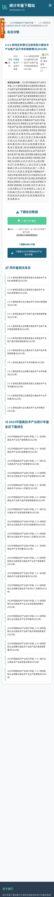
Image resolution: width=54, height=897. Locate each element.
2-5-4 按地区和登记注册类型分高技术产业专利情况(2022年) (27, 397)
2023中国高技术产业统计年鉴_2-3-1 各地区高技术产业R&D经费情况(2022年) (26, 450)
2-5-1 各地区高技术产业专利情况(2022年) (25, 362)
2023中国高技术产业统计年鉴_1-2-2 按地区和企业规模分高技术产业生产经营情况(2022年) (27, 674)
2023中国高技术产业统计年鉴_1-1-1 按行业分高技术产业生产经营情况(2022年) (26, 462)
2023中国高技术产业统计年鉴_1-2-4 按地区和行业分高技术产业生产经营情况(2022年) (26, 475)
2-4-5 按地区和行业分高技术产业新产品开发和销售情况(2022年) (27, 352)
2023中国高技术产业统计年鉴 (21, 23)
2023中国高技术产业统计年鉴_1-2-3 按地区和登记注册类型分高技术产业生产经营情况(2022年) (26, 561)
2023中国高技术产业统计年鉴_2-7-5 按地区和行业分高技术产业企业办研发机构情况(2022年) (26, 603)
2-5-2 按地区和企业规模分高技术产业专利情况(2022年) (27, 373)
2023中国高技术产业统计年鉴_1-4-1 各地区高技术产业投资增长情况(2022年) (26, 575)
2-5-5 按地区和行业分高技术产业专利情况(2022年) (26, 409)
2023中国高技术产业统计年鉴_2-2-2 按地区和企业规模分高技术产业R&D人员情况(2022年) (27, 588)
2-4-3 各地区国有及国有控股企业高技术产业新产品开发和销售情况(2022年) (27, 340)
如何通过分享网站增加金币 (27, 235)
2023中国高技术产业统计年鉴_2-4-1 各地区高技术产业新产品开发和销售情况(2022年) (26, 499)
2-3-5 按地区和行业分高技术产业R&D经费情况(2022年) (27, 303)
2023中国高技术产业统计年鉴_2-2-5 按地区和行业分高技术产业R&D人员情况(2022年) (26, 535)
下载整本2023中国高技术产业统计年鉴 (28, 253)
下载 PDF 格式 (29, 220)
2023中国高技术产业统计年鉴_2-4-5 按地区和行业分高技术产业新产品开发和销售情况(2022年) (26, 631)
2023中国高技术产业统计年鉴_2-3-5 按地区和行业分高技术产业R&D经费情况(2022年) (26, 523)
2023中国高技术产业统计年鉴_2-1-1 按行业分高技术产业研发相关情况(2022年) (26, 511)
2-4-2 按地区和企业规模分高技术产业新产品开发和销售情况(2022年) (27, 328)
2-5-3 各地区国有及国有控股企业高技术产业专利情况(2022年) (27, 385)
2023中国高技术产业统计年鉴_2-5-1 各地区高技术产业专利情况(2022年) (26, 547)
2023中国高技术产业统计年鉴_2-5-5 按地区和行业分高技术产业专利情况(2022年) (26, 618)
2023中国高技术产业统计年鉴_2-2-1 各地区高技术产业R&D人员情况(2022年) (26, 487)
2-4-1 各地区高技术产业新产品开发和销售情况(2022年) (27, 315)
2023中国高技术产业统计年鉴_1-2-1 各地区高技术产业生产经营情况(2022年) (26, 438)
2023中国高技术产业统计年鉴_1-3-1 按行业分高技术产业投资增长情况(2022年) (26, 660)
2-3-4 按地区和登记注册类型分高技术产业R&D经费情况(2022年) (26, 291)
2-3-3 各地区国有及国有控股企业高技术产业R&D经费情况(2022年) (27, 279)
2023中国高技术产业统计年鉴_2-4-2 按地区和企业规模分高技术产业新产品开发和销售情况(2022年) (26, 646)
